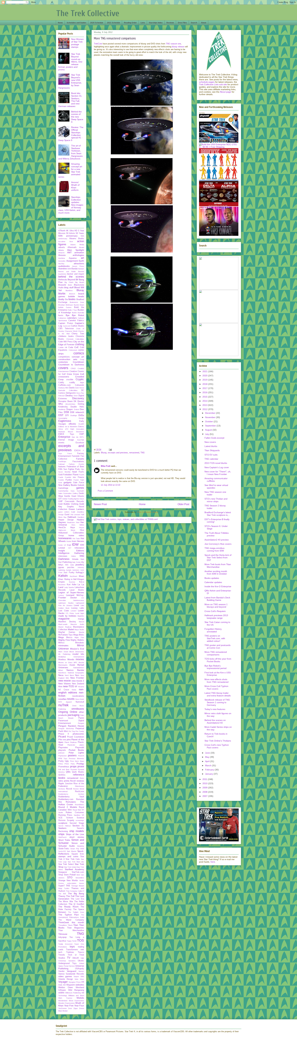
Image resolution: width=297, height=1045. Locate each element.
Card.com (66, 326)
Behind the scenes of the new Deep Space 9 (77, 116)
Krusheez (62, 585)
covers (63, 368)
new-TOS (68, 686)
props (73, 766)
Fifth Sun (62, 469)
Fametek (76, 456)
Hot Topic (76, 538)
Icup (69, 545)
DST (60, 415)
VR (82, 982)
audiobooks (64, 266)
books (72, 299)
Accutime (61, 241)
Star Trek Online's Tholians (217, 740)
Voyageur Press (75, 982)
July (207, 434)
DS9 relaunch (77, 412)
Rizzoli (69, 789)
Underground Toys (67, 963)
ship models (76, 831)
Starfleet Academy (74, 869)
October (209, 421)
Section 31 (78, 825)
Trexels (61, 955)
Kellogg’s (80, 572)
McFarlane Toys (65, 635)
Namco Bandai (75, 670)
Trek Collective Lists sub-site (213, 84)
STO (69, 877)
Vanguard (71, 971)
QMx (68, 772)
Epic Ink (75, 437)
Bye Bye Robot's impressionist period (215, 667)
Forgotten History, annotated (213, 630)
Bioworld (62, 285)
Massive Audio (77, 624)
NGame (81, 687)
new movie (64, 680)
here (213, 862)
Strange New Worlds (68, 880)
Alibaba (61, 250)
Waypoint (70, 985)
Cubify (61, 382)
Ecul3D (81, 424)
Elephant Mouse (65, 432)
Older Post (183, 504)
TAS (68, 885)
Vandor (61, 971)
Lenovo (61, 595)
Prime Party (70, 764)
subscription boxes (75, 883)
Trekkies (70, 952)
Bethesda (62, 280)
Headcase (71, 522)
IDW (75, 544)
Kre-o (81, 582)
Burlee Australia (78, 313)
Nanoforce (62, 673)
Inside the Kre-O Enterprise (217, 586)
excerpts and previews (118, 452)
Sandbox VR (79, 815)
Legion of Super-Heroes (71, 592)
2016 (205, 392)
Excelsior (80, 443)
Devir (76, 396)
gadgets (67, 482)
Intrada (75, 559)
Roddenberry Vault (71, 797)
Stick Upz (80, 875)
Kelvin (63, 576)
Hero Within (77, 525)
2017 (205, 388)
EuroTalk (80, 440)
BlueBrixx (69, 290)
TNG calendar (211, 459)
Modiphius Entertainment (71, 657)
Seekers (62, 828)
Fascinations (78, 461)
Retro (82, 778)
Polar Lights (76, 752)
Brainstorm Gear (77, 302)
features (62, 467)
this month (78, 922)
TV (68, 957)
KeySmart (73, 576)
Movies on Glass (65, 662)
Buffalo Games (64, 307)
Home (142, 504)
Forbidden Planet (70, 475)
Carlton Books (77, 326)
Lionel (76, 605)
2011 (205, 779)
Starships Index (156, 23)
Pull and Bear (63, 769)
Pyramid (74, 769)
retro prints (63, 781)
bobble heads (76, 296)
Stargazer (62, 872)
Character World (71, 331)
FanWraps (62, 461)
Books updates (211, 578)
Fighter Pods (74, 469)
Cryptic (80, 379)
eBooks (72, 424)
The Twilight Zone (76, 912)
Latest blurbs (210, 446)
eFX (66, 429)
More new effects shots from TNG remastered (216, 680)
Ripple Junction (65, 783)
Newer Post (100, 504)
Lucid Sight (79, 613)
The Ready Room (68, 906)
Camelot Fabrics (76, 320)
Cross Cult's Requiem (215, 611)
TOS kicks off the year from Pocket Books (217, 660)
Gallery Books (70, 485)
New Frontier (77, 678)
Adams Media (77, 245)
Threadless (62, 925)
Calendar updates (213, 582)
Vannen (81, 971)
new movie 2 (78, 681)
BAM (69, 269)
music (72, 665)
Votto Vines (79, 979)
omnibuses (77, 708)
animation (79, 252)
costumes (63, 362)
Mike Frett (105, 466)
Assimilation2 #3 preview (216, 540)
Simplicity (80, 846)
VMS (82, 976)
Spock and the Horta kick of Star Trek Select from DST (217, 558)
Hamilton (80, 517)
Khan (81, 576)
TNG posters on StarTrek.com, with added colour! (214, 638)
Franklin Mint (70, 477)
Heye (72, 527)
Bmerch (72, 294)
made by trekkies (67, 616)
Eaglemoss (64, 420)
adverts (61, 247)
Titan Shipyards (212, 450)
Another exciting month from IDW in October (215, 572)
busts (60, 315)
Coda (70, 347)
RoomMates (79, 805)
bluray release (178, 46)
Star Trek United (70, 867)
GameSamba (63, 491)
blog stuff (68, 287)
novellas (62, 699)
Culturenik (79, 385)
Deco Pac (80, 393)
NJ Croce (63, 690)
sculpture (62, 823)
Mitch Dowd (63, 652)
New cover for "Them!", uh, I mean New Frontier (217, 472)
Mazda (81, 632)
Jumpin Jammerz (72, 570)
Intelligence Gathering (71, 553)
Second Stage (77, 823)
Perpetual (79, 728)
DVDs (81, 415)
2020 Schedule (96, 23)
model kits (78, 654)
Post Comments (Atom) (147, 512)
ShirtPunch (62, 837)
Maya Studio (79, 629)
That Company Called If (75, 891)
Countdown (78, 362)
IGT (69, 548)
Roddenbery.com (65, 799)
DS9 (66, 412)
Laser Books (77, 590)
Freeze (81, 477)
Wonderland (62, 1001)
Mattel (71, 629)
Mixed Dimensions (76, 652)
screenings (80, 820)
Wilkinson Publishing (73, 993)
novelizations (78, 696)
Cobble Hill (62, 347)
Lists (143, 23)
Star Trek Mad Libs (76, 862)
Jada (72, 565)
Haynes (62, 522)
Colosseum (73, 350)
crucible (69, 379)
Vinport (76, 976)
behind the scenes (71, 276)
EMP (82, 434)
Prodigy (80, 763)
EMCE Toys (66, 434)
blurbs (61, 293)
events (61, 443)
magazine (63, 618)
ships (61, 834)
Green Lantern (76, 509)
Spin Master (71, 851)
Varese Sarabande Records (71, 974)
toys (72, 946)
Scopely (70, 820)
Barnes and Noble (67, 271)
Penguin (81, 723)
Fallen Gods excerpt (214, 438)
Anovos (62, 255)
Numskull (80, 702)
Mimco (61, 643)
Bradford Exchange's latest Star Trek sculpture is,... (217, 513)
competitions (64, 357)
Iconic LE (62, 545)
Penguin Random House (71, 726)
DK (75, 401)
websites (79, 984)
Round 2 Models (67, 807)
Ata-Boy (61, 264)
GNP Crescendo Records (71, 501)
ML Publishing (64, 654)
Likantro (69, 605)
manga (81, 619)
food (74, 471)
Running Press (65, 815)
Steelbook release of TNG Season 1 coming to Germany (217, 702)
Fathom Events (76, 464)
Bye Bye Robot (75, 315)
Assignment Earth (75, 261)
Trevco (81, 952)
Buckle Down (79, 305)
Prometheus (63, 767)
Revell (73, 781)
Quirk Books (78, 772)
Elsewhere (80, 432)
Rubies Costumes (75, 812)
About (203, 23)
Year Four (79, 1005)
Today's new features (214, 709)
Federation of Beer (75, 467)
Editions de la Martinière (67, 426)
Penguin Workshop (66, 728)
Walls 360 (62, 985)
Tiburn (70, 925)
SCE (60, 818)
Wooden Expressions (66, 1003)
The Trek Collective (87, 13)
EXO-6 (77, 450)
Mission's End (77, 649)
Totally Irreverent (65, 944)
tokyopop (62, 937)
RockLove (79, 791)
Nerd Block (69, 675)
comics (78, 353)
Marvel (81, 622)
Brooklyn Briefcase (65, 305)
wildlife (61, 993)
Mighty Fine (64, 640)
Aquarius (73, 258)
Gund (67, 514)
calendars (72, 318)
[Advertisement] (141, 436)
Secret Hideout (64, 826)
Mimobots (79, 643)
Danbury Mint (63, 388)
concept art (78, 356)
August (209, 430)
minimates (63, 645)
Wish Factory (65, 998)
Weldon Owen (65, 987)
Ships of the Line (75, 834)
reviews (80, 781)
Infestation (79, 548)
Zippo (75, 1008)
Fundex (61, 480)
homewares (65, 538)
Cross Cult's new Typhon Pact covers (216, 746)
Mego (61, 637)
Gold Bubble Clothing (68, 504)
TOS (80, 940)
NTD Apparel (65, 702)
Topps (69, 941)
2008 (205, 792)
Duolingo (73, 415)
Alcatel (81, 247)
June (208, 753)
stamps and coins (68, 856)
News (60, 23)
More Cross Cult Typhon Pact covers (216, 687)
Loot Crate (63, 611)
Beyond (71, 279)
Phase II (63, 734)
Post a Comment (105, 491)
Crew (69, 374)
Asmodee (61, 261)
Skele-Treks (63, 849)
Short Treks (64, 840)
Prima (60, 764)
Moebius (62, 659)
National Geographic (76, 673)
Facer (69, 453)
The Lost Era (77, 899)
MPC (75, 662)
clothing (79, 344)
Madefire (80, 616)
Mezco (69, 637)
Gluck (82, 499)
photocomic (78, 734)
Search (194, 23)
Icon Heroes (78, 541)
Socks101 (62, 851)
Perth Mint (63, 731)
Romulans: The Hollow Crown (71, 803)
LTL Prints (70, 613)
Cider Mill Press (65, 342)
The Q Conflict (76, 904)
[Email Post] (110, 449)
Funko (69, 480)
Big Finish (69, 282)
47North (61, 231)
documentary (70, 404)
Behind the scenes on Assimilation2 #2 (215, 721)
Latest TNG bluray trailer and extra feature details (217, 694)
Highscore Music (66, 530)
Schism (69, 818)
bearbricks (62, 274)
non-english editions (71, 691)
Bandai (74, 269)
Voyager (63, 981)
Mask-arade (62, 624)
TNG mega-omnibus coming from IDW (214, 549)
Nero (77, 675)
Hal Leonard (75, 514)
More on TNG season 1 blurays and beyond (216, 605)
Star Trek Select (66, 864)
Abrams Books (76, 238)
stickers (61, 878)
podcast (61, 753)
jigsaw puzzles (66, 567)
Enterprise (64, 436)
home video (76, 535)
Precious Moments (76, 758)
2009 (205, 787)
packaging (73, 715)
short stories (76, 837)
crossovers (63, 376)
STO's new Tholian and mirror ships (215, 500)
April (207, 761)
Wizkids (80, 998)
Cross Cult (78, 374)
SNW (82, 849)
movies (80, 659)
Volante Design (65, 979)
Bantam (81, 269)
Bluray (104, 452)
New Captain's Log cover (216, 467)
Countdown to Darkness (71, 364)
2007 (205, 796)
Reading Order (130, 23)
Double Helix (77, 407)
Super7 (61, 886)
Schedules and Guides (76, 23)
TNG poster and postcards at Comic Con (217, 646)
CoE (76, 347)
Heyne (81, 527)
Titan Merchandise (71, 930)
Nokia (74, 690)
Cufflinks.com (64, 385)
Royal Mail (77, 810)
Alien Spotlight (75, 250)
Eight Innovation (77, 429)
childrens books (66, 336)
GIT (60, 499)
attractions (79, 263)
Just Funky (68, 572)
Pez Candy (79, 731)
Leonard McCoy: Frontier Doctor (71, 596)
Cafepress (62, 318)
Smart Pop (74, 849)
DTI (67, 415)
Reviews (170, 23)
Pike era (62, 740)
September (211, 425)
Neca (60, 675)
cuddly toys (76, 382)
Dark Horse (79, 388)
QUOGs (61, 775)
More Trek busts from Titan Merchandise (217, 565)
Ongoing (63, 711)
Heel (77, 522)
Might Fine (79, 637)
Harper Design (66, 520)
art (82, 257)
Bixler (70, 285)
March (208, 765)
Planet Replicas (71, 742)
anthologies (78, 255)
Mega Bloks (78, 635)
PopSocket (62, 756)
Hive (82, 530)
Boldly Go (63, 299)
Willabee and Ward (76, 995)
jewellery (79, 564)
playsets (62, 750)
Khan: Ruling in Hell (67, 579)
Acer (71, 241)
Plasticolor (71, 745)
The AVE (62, 894)
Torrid (74, 941)
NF (76, 687)
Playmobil (79, 747)
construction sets (67, 359)
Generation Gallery (70, 493)
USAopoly (79, 969)
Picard (62, 736)
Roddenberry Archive (71, 794)
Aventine (62, 268)
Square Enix (77, 854)
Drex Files (182, 23)
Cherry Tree (78, 334)
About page (225, 92)
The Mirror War (65, 901)
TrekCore (98, 44)
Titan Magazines (75, 928)
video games (65, 976)
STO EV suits (210, 454)
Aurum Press (78, 266)
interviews (62, 556)
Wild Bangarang (76, 990)
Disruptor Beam (65, 401)
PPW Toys (62, 758)
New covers (210, 442)
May (207, 757)
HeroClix (62, 527)
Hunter (68, 541)
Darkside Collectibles (67, 390)
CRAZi (73, 368)
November (210, 417)
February (210, 769)
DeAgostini (71, 393)
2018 (205, 384)
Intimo (73, 556)
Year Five (69, 1005)
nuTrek (63, 705)
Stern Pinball (70, 875)
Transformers (72, 950)
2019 (205, 379)
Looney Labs (77, 608)
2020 (205, 375)
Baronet (81, 271)
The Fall (70, 896)
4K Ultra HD (71, 231)
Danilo (72, 388)
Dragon (69, 409)
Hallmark (72, 517)
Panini (81, 718)
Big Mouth (79, 282)
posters (72, 755)
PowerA (81, 756)
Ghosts (80, 496)
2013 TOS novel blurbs (215, 463)
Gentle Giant (70, 496)
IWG (67, 565)
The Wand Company (71, 920)
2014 (205, 401)
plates (82, 745)
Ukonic (81, 961)
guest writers (63, 512)
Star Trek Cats (73, 859)
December (210, 413)
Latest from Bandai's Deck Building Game (217, 598)
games (80, 487)
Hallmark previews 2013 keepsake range (216, 616)
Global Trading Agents (70, 499)
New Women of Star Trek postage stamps (77, 43)
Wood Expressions (76, 1001)
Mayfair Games (66, 632)
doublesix (61, 409)
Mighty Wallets (77, 640)
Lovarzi (73, 611)
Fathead (61, 464)
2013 (205, 405)
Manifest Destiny (67, 622)
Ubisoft (75, 958)
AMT (69, 252)
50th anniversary (67, 236)
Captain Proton (65, 323)
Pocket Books (76, 750)
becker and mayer (75, 274)
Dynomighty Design (71, 418)
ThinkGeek (63, 922)
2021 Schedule (113, 23)
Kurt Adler (71, 584)
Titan (75, 925)
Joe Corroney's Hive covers (217, 544)
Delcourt (61, 396)
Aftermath (72, 247)
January (209, 774)
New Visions (64, 683)
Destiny (69, 395)
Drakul (76, 409)
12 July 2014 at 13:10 (110, 485)
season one (173, 44)
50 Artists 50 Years (75, 233)
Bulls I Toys (72, 310)
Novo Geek (79, 699)
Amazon (61, 253)
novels (71, 698)
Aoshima (61, 258)
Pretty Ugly (63, 761)
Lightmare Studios (66, 603)
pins (69, 739)
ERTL (82, 437)
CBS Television (66, 328)
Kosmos (72, 582)
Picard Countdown (75, 737)
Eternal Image (66, 440)
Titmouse (62, 934)
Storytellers (79, 878)
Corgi (82, 359)
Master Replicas (65, 627)
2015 (205, 396)
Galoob (81, 485)
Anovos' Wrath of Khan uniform (75, 186)
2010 (205, 783)
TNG (142, 452)
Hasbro (80, 519)
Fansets (80, 458)
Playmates (63, 747)
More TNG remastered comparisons (215, 653)
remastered (134, 452)
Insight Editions (71, 550)
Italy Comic (76, 562)
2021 (205, 371)
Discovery (78, 398)
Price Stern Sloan (77, 761)
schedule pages (207, 82)
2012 (205, 409)
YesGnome (62, 1008)
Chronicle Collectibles (75, 339)
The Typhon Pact (68, 914)
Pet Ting (72, 731)
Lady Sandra (69, 587)
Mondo (70, 659)
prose (80, 766)
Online (73, 711)
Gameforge (63, 488)
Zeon (70, 1008)
